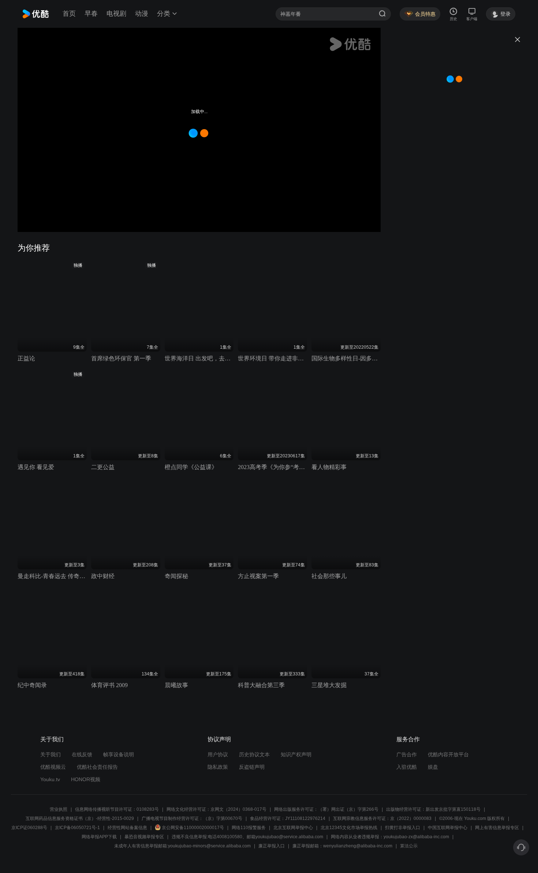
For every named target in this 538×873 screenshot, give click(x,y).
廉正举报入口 (271, 845)
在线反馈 (82, 754)
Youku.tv (50, 779)
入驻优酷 (406, 767)
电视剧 (116, 13)
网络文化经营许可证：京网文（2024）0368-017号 (216, 809)
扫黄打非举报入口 (402, 827)
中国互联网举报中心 (447, 827)
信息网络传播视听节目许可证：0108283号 (117, 809)
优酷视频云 (53, 767)
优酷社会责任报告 (97, 767)
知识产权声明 (296, 754)
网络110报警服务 (249, 827)
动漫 (141, 13)
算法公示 (409, 845)
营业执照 (58, 809)
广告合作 (406, 754)
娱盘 (433, 767)
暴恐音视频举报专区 (144, 836)
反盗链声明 (252, 767)
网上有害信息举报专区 (497, 827)
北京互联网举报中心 (293, 827)
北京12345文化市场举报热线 (349, 827)
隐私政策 (218, 767)
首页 (69, 13)
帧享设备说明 (118, 754)
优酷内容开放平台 (448, 754)
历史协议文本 (254, 754)
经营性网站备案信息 (127, 827)
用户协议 (218, 754)
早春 (91, 13)
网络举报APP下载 (99, 836)
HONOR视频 (85, 779)
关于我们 (50, 754)
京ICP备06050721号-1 (77, 827)
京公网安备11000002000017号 (193, 827)
